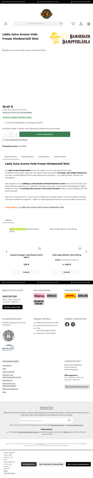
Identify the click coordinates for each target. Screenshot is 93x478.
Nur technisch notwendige (51, 464)
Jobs (4, 392)
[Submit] (69, 420)
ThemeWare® (64, 445)
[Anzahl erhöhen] (16, 134)
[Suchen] (61, 23)
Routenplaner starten (78, 387)
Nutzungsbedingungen (75, 425)
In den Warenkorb (45, 134)
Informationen (10, 361)
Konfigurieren (29, 464)
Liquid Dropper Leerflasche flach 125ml (26, 256)
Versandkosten (41, 444)
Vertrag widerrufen (12, 307)
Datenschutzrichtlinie (57, 425)
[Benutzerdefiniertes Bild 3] (38, 302)
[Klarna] (39, 296)
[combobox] (36, 23)
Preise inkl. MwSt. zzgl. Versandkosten (17, 112)
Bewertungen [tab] (60, 157)
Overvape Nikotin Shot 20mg (66, 255)
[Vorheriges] (7, 252)
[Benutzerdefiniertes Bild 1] (70, 296)
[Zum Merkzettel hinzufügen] (39, 248)
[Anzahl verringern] (4, 134)
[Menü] (5, 23)
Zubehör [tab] (8, 220)
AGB (4, 368)
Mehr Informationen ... (9, 473)
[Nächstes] (86, 252)
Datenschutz (7, 380)
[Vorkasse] (51, 296)
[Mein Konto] (81, 23)
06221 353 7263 (9, 296)
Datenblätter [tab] (44, 157)
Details (26, 272)
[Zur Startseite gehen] (46, 14)
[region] (46, 75)
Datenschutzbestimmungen (28, 432)
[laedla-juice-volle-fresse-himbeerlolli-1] (46, 75)
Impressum (7, 365)
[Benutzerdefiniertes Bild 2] (83, 296)
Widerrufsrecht (8, 372)
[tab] (10, 156)
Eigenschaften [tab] (28, 157)
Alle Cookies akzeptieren (78, 464)
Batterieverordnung (10, 389)
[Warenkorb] (88, 23)
